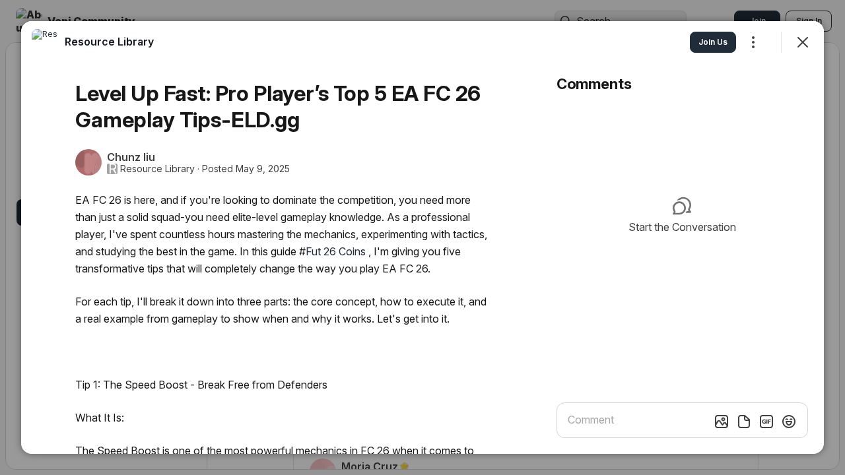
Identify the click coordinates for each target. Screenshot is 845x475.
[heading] (109, 41)
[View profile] (45, 42)
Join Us (712, 42)
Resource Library (157, 169)
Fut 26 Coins (336, 251)
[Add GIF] (766, 421)
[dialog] (422, 237)
